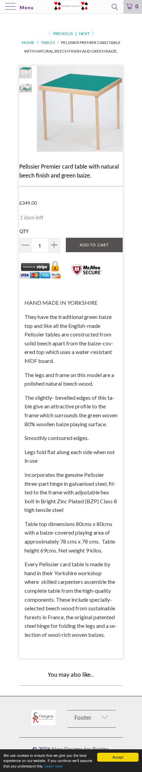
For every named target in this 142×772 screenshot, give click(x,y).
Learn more (53, 766)
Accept (117, 757)
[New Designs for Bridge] (71, 6)
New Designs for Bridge (80, 749)
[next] (116, 109)
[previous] (43, 109)
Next (84, 33)
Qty (24, 231)
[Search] (114, 6)
